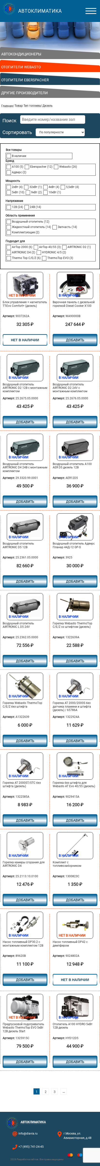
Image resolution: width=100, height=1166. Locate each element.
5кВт (18, 192)
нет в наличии (25, 340)
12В (17, 207)
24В (35, 207)
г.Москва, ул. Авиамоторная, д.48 (78, 1136)
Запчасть (67, 227)
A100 (17, 166)
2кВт (17, 187)
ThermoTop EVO (60, 258)
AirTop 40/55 (50, 247)
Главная (7, 106)
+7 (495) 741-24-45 (31, 1146)
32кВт (35, 187)
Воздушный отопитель (30, 221)
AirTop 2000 (22, 247)
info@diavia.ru (28, 1133)
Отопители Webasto (21, 67)
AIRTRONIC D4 (23, 252)
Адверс (19, 172)
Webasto (68, 166)
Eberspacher (41, 166)
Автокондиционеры (21, 54)
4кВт (54, 187)
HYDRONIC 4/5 (54, 252)
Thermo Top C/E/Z (26, 258)
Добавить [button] (75, 340)
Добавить (25, 1062)
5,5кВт (72, 187)
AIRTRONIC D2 (79, 247)
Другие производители (24, 93)
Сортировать (17, 132)
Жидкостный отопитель (31, 227)
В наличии (19, 156)
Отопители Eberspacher (25, 80)
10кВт (55, 192)
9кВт (36, 192)
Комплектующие (25, 232)
